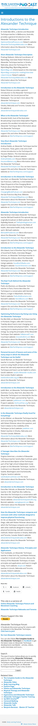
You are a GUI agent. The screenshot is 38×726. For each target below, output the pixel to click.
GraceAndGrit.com (23, 337)
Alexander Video (10, 682)
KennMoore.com (22, 299)
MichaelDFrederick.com (10, 233)
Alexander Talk (10, 705)
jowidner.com (27, 428)
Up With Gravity (11, 699)
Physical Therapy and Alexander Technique (16, 691)
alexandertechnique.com (10, 103)
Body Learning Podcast (14, 722)
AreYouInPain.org (21, 403)
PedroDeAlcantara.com (23, 296)
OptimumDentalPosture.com (12, 42)
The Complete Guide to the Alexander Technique (19, 679)
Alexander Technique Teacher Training (19, 697)
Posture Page (9, 686)
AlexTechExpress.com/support (21, 136)
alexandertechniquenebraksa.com (14, 573)
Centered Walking (11, 701)
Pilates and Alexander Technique (17, 688)
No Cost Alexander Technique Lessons (16, 635)
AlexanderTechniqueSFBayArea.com (14, 197)
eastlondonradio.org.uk (10, 377)
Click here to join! (8, 631)
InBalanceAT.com (27, 334)
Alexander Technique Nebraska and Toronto (18, 609)
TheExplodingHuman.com (26, 222)
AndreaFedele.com (8, 159)
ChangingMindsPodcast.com (12, 192)
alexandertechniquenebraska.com (14, 110)
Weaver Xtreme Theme (30, 724)
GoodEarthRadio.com (21, 263)
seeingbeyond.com (21, 502)
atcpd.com (22, 566)
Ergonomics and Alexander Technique (19, 695)
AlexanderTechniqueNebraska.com (14, 44)
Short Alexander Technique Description (16, 54)
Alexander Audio (10, 703)
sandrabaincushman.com (10, 477)
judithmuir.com (19, 400)
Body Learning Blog (11, 684)
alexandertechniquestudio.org (24, 499)
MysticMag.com (7, 70)
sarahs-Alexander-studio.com (24, 372)
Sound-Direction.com (23, 266)
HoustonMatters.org (9, 161)
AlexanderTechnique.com (10, 49)
